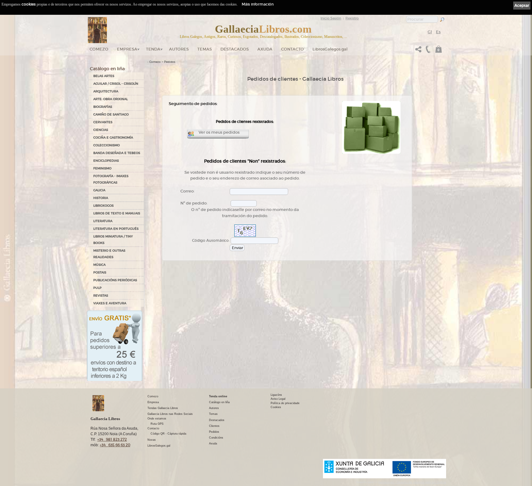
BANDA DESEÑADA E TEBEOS (116, 153)
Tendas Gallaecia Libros (162, 408)
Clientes (214, 425)
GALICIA (99, 190)
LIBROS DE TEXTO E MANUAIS (116, 213)
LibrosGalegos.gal (330, 49)
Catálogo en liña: (108, 68)
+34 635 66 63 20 (115, 445)
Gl (430, 31)
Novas (151, 439)
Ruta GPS (157, 423)
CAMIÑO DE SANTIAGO (111, 114)
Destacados (216, 420)
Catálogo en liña (219, 402)
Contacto (292, 49)
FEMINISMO (102, 168)
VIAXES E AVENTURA (109, 303)
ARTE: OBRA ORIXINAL (110, 99)
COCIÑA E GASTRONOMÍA (113, 138)
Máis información (258, 4)
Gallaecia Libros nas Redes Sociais (170, 413)
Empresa (127, 49)
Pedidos (169, 61)
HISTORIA (100, 198)
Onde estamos (156, 418)
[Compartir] (418, 51)
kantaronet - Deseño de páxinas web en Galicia (412, 482)
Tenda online (218, 396)
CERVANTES (102, 122)
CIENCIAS (100, 130)
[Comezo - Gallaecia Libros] (97, 30)
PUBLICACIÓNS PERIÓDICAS (115, 280)
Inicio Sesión (330, 18)
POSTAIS (99, 272)
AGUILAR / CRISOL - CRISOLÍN (115, 84)
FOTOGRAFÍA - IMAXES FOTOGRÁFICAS (110, 179)
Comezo (99, 49)
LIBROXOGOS (103, 206)
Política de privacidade (285, 403)
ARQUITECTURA (105, 91)
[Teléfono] (427, 51)
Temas (204, 49)
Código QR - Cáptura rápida (168, 433)
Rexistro (352, 18)
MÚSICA (99, 265)
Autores (179, 49)
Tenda (153, 49)
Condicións (216, 437)
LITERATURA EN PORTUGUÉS (116, 229)
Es (438, 31)
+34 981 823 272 (112, 439)
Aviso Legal (278, 398)
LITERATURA (102, 221)
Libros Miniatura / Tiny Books (113, 239)
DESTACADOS (234, 49)
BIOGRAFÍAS (102, 107)
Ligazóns (276, 394)
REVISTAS (100, 296)
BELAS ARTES (103, 76)
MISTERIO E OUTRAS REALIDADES (109, 254)
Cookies (276, 407)
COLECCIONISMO (106, 145)
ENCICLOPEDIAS (106, 161)
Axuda (264, 49)
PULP (97, 288)
